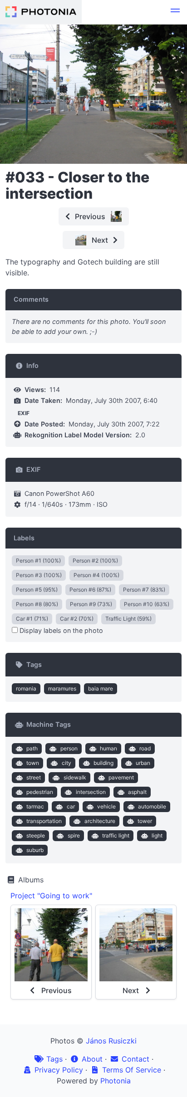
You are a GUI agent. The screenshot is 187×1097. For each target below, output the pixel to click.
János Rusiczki (111, 1040)
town (32, 762)
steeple (35, 835)
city (66, 762)
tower (145, 821)
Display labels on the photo (60, 630)
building (103, 762)
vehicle (106, 806)
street (33, 777)
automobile (152, 806)
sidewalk (75, 777)
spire (74, 835)
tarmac (35, 806)
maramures (62, 688)
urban (143, 762)
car (71, 806)
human (108, 748)
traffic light (115, 835)
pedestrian (39, 791)
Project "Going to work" (51, 895)
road (145, 748)
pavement (121, 777)
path (32, 748)
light (157, 835)
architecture (99, 821)
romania (26, 688)
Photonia (115, 1080)
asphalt (137, 791)
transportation (44, 821)
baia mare (100, 688)
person (69, 748)
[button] (175, 12)
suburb (35, 850)
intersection (91, 791)
